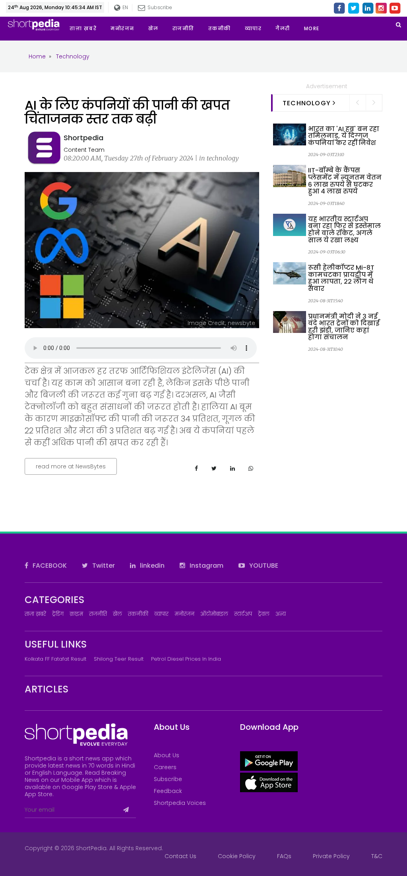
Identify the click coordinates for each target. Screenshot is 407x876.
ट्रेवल (263, 614)
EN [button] (124, 7)
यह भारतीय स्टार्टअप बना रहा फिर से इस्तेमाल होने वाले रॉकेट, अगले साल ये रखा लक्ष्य (344, 230)
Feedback (168, 791)
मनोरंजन (184, 614)
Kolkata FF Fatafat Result (55, 659)
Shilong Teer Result (118, 659)
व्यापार (161, 614)
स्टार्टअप (243, 614)
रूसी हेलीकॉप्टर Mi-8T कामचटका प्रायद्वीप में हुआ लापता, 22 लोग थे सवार (341, 278)
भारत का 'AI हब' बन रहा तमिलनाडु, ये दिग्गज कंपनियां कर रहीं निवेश (343, 135)
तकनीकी (138, 614)
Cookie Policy (237, 856)
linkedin (151, 565)
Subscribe (168, 779)
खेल (117, 614)
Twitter (103, 565)
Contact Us (180, 856)
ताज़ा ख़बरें (35, 614)
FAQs (284, 856)
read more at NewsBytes (71, 466)
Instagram (205, 565)
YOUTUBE (263, 565)
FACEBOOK (49, 565)
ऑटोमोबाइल (214, 614)
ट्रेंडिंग (58, 614)
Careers (165, 767)
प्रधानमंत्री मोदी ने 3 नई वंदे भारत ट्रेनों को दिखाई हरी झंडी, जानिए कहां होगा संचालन (344, 327)
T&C (376, 856)
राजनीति (98, 614)
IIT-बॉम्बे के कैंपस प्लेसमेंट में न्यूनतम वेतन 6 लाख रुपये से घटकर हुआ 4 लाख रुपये (345, 181)
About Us (166, 755)
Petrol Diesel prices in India (186, 659)
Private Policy (331, 856)
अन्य (280, 614)
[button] (318, 29)
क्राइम (76, 614)
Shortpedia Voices (180, 803)
